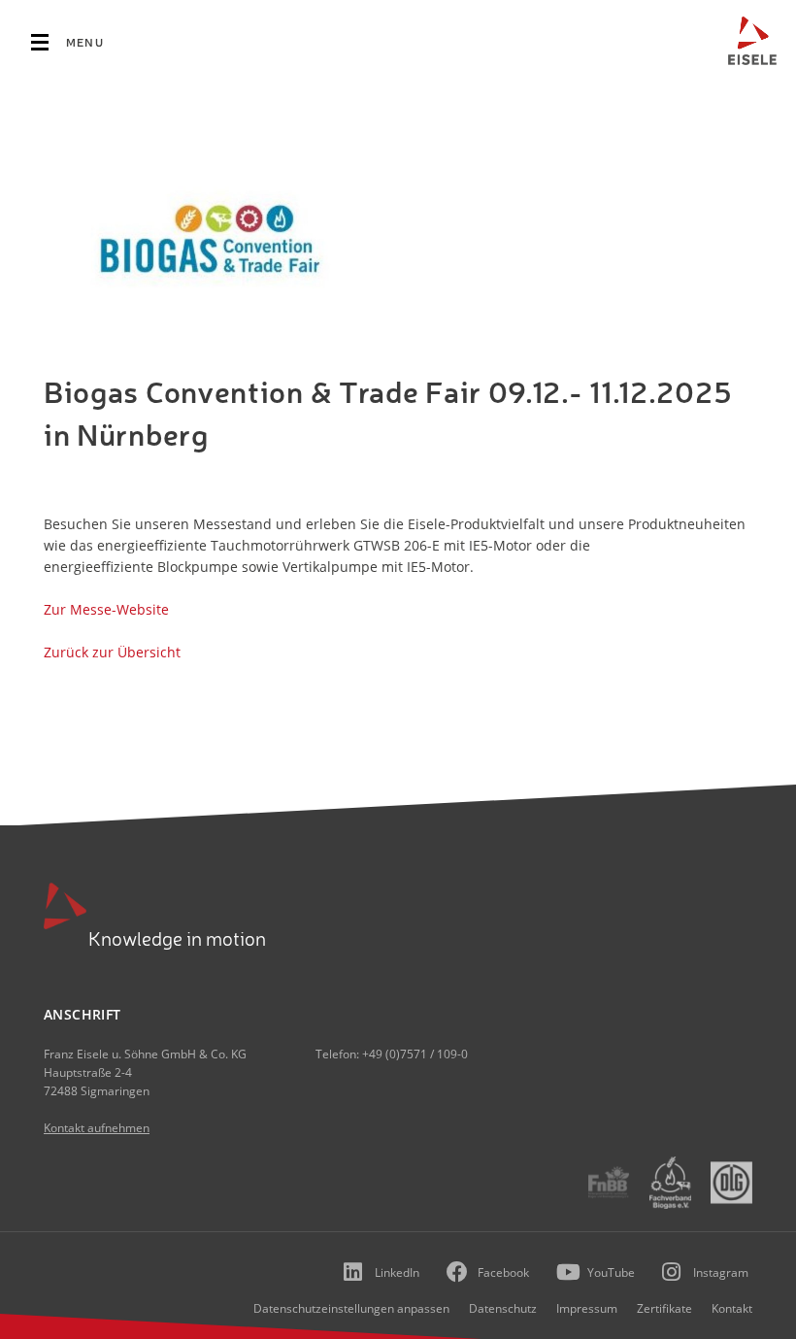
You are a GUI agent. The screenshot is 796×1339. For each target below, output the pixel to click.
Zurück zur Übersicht (114, 652)
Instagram (720, 1272)
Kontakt (732, 1308)
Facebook (503, 1272)
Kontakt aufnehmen (96, 1128)
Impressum (586, 1308)
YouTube (611, 1272)
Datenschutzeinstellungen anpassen (351, 1308)
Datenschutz (503, 1308)
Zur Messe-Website (106, 609)
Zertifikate (664, 1308)
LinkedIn (397, 1272)
